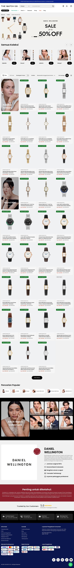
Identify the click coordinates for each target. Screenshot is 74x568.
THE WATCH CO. (8, 564)
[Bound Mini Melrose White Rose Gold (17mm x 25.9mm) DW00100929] (64, 124)
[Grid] (67, 75)
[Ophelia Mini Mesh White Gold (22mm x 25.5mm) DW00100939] (28, 156)
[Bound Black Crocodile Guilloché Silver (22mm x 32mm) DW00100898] (46, 320)
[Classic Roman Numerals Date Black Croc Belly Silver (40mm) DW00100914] (10, 255)
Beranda (3, 14)
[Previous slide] (32, 37)
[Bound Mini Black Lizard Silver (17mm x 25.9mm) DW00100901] (64, 287)
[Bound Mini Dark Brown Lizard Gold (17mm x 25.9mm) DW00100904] (28, 287)
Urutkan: (33, 75)
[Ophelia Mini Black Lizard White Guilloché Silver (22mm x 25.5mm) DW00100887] (46, 353)
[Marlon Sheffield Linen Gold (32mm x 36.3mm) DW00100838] (28, 91)
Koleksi (8, 14)
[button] (35, 36)
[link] (15, 51)
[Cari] (53, 6)
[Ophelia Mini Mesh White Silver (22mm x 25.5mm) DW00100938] (46, 156)
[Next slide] (42, 37)
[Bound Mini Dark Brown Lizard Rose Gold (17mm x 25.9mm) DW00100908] (64, 255)
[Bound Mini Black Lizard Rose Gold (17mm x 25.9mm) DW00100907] (10, 287)
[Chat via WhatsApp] (71, 565)
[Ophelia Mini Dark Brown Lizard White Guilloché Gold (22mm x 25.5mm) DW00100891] (64, 320)
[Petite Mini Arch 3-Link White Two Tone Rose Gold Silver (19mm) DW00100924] (28, 124)
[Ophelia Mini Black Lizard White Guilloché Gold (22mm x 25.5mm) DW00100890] (10, 353)
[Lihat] (34, 82)
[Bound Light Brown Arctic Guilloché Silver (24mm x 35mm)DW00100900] (10, 320)
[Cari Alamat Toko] (63, 6)
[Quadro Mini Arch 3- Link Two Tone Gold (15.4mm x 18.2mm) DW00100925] (46, 189)
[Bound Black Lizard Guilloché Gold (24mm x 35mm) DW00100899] (28, 320)
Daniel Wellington (24, 104)
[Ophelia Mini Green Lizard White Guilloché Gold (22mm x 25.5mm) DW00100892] (46, 91)
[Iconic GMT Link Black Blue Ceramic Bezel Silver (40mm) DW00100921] (64, 189)
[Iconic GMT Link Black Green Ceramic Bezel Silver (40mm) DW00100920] (10, 222)
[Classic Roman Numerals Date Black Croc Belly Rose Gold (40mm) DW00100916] (46, 222)
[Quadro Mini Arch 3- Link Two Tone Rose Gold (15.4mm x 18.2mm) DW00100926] (28, 189)
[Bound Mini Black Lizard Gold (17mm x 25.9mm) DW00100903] (46, 287)
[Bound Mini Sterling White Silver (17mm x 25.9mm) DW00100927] (64, 91)
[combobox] (37, 6)
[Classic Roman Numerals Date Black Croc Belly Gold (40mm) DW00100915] (64, 222)
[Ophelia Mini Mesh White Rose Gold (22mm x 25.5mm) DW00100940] (10, 156)
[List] (71, 75)
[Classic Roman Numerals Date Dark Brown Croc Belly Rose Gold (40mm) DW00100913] (28, 255)
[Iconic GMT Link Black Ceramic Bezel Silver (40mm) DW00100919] (28, 222)
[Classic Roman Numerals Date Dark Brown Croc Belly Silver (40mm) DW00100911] (46, 255)
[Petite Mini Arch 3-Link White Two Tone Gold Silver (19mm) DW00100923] (46, 124)
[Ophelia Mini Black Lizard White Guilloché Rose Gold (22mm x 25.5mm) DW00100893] (64, 156)
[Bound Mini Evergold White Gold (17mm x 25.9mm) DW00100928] (10, 124)
